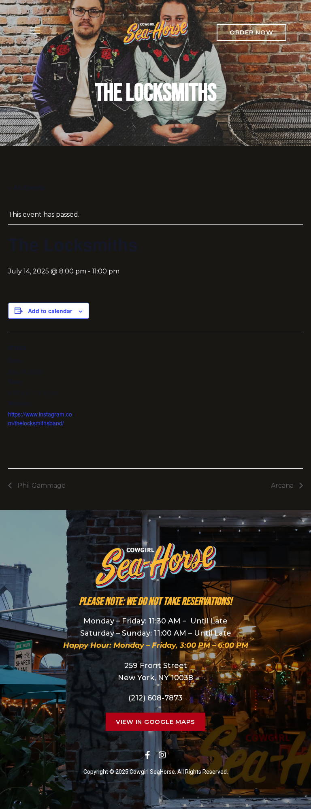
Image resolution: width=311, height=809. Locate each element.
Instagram (162, 755)
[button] (251, 32)
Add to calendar (50, 311)
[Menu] (33, 30)
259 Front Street (155, 665)
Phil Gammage (41, 485)
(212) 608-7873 (155, 698)
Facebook (147, 755)
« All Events (26, 187)
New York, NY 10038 (155, 677)
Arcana (283, 485)
